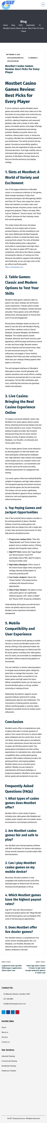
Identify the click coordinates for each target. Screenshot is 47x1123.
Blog (13, 25)
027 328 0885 (8, 999)
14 (40, 25)
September (30, 25)
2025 (21, 25)
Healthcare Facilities (9, 1071)
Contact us (6, 1042)
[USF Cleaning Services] (8, 5)
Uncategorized (13, 61)
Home (5, 25)
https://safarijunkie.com (14, 267)
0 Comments (32, 58)
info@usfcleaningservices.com (14, 1004)
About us (5, 1032)
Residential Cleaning (9, 1066)
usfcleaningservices (15, 58)
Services (5, 1037)
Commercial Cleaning (9, 1061)
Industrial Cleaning (8, 1056)
